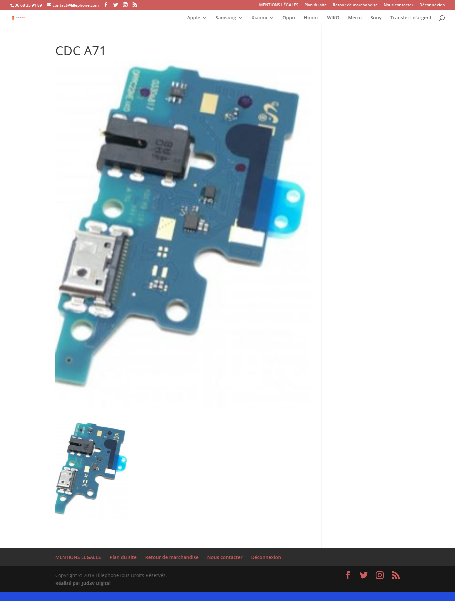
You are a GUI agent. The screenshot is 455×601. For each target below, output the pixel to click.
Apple (193, 18)
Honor (311, 18)
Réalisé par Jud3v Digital (83, 583)
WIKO (333, 18)
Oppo (288, 18)
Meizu (355, 18)
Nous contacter (398, 5)
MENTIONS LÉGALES (278, 5)
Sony (376, 18)
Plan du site (315, 5)
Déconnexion (432, 5)
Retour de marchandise (355, 5)
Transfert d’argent (411, 18)
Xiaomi (259, 18)
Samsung (226, 18)
